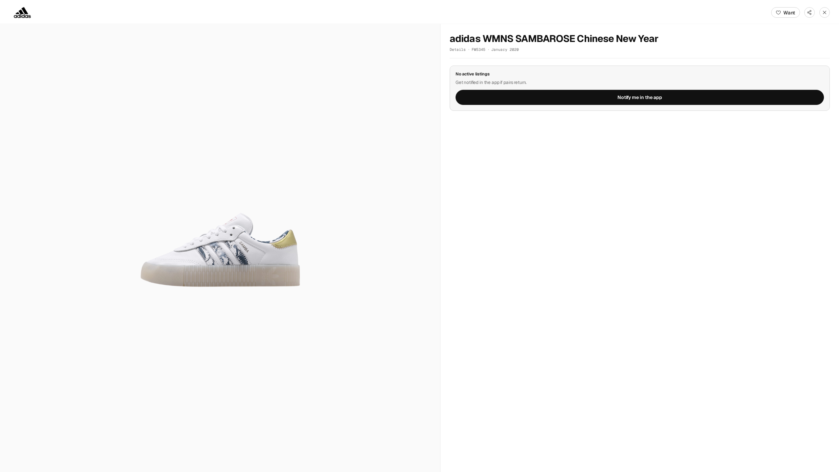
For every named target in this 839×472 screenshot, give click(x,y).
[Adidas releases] (22, 12)
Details (458, 49)
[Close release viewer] (824, 12)
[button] (220, 248)
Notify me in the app (639, 97)
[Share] (809, 12)
